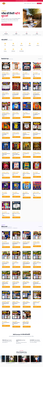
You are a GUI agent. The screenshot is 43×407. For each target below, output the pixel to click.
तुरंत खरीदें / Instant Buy (17, 77)
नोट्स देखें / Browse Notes (6, 24)
